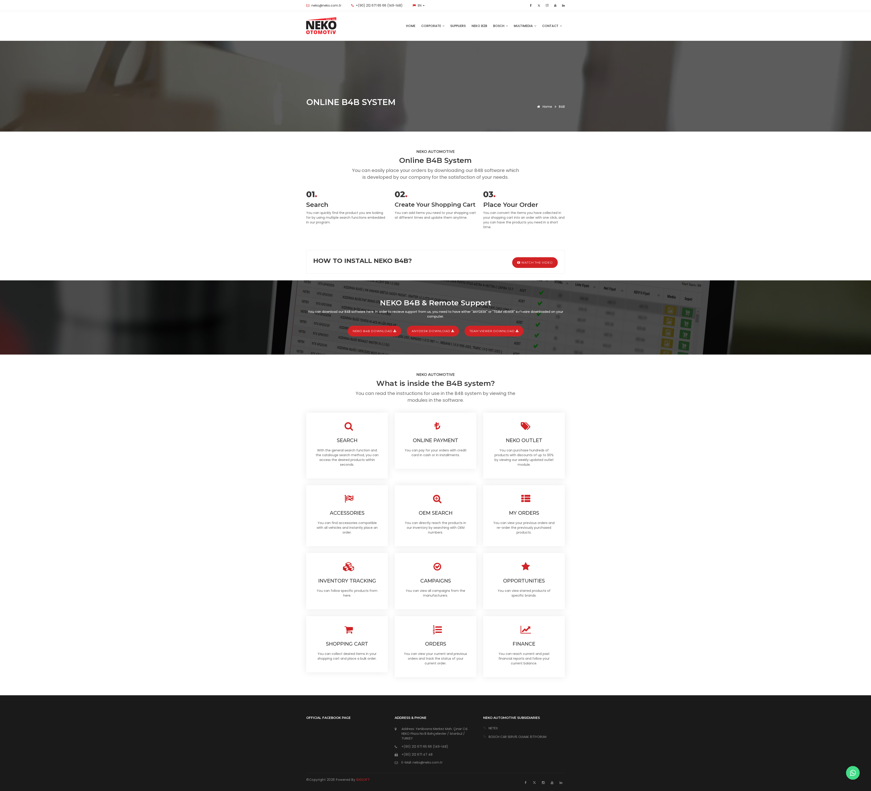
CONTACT (550, 26)
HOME (410, 26)
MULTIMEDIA (524, 26)
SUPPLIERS (458, 26)
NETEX (493, 728)
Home (547, 106)
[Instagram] (543, 782)
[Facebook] (531, 5)
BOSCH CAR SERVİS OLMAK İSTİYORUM (517, 737)
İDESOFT (363, 779)
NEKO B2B (479, 26)
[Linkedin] (561, 782)
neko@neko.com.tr (326, 5)
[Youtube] (552, 782)
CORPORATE (431, 26)
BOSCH (499, 26)
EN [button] (420, 5)
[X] (534, 782)
